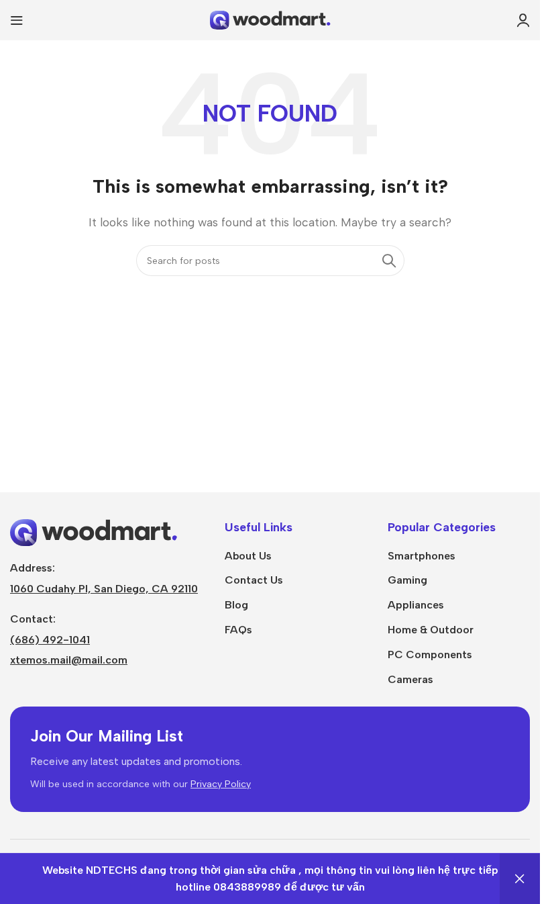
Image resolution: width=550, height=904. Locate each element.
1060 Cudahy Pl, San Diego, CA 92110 (104, 588)
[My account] (523, 20)
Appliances (416, 604)
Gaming (407, 580)
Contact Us (254, 580)
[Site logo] (270, 19)
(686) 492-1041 (50, 639)
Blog (236, 604)
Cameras (410, 679)
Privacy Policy (220, 784)
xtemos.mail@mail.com (68, 659)
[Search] (389, 260)
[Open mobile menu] (16, 20)
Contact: (33, 619)
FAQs (238, 629)
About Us (248, 555)
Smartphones (421, 555)
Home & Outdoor (431, 629)
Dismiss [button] (520, 879)
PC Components (430, 654)
